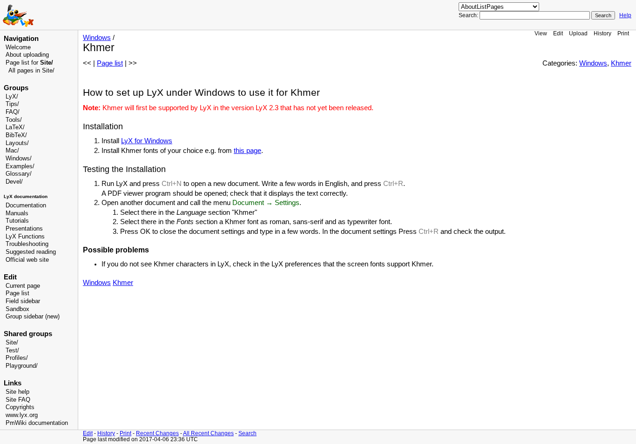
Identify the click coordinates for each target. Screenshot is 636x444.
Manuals (17, 213)
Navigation (21, 38)
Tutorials (17, 221)
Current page (23, 286)
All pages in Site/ (31, 70)
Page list (17, 293)
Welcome (18, 47)
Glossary (18, 174)
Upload (578, 33)
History (602, 33)
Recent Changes (157, 433)
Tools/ (14, 120)
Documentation (26, 205)
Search (247, 433)
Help (625, 15)
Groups (16, 88)
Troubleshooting (27, 244)
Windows (97, 37)
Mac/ (12, 150)
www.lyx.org (22, 415)
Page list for (29, 63)
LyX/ (12, 96)
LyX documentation (25, 196)
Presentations (24, 228)
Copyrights (20, 407)
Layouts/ (17, 143)
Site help (17, 392)
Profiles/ (17, 358)
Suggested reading (31, 252)
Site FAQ (18, 400)
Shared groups (28, 334)
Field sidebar (23, 301)
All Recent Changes (208, 433)
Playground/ (22, 366)
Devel (13, 182)
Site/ (12, 342)
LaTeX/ (15, 127)
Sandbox (17, 309)
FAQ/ (13, 112)
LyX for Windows (146, 141)
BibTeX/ (16, 135)
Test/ (12, 350)
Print (623, 33)
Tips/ (12, 104)
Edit (558, 33)
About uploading (27, 55)
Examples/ (20, 166)
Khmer (621, 63)
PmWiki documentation (37, 423)
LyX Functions (25, 236)
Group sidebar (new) (33, 316)
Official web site (27, 260)
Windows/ (19, 158)
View (541, 33)
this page (247, 150)
